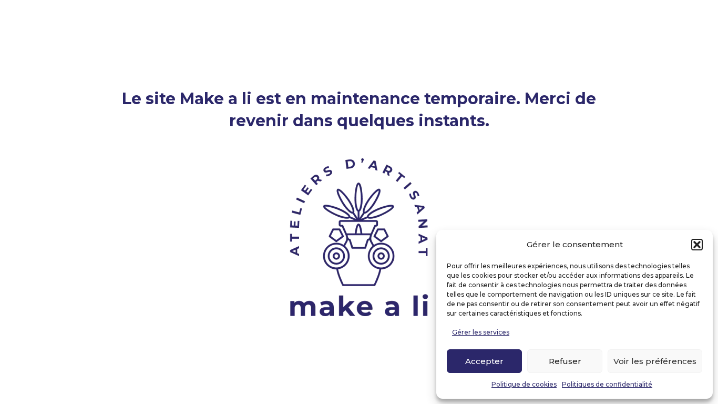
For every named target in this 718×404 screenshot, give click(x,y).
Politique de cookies (524, 384)
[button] (697, 244)
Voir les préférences (654, 361)
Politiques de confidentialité (607, 384)
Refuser (565, 361)
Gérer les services (480, 332)
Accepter (484, 361)
